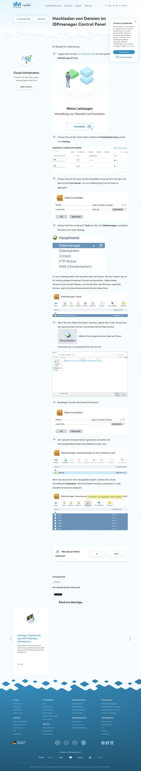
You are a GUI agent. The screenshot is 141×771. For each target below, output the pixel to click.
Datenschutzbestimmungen (111, 706)
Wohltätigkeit (76, 721)
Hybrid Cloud (17, 713)
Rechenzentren (106, 721)
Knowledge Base (24, 19)
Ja (97, 554)
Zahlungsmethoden (79, 710)
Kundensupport (77, 703)
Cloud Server (17, 703)
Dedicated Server (19, 724)
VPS (14, 730)
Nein (116, 554)
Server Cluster (47, 713)
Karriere (104, 730)
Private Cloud (18, 710)
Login (109, 5)
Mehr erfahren (26, 87)
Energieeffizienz (107, 724)
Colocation (17, 734)
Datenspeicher (48, 734)
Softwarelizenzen (49, 727)
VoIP (44, 703)
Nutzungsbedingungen (109, 703)
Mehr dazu (130, 46)
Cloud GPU (17, 706)
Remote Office (48, 706)
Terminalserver (48, 710)
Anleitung (41, 19)
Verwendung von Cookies (110, 710)
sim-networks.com (86, 53)
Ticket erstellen (77, 713)
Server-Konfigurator (20, 721)
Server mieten (47, 719)
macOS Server (18, 727)
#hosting (57, 581)
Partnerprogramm (78, 724)
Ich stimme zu (124, 52)
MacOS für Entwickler (50, 716)
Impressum (105, 734)
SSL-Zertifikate (48, 730)
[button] (11, 638)
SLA (102, 727)
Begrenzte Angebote (79, 727)
